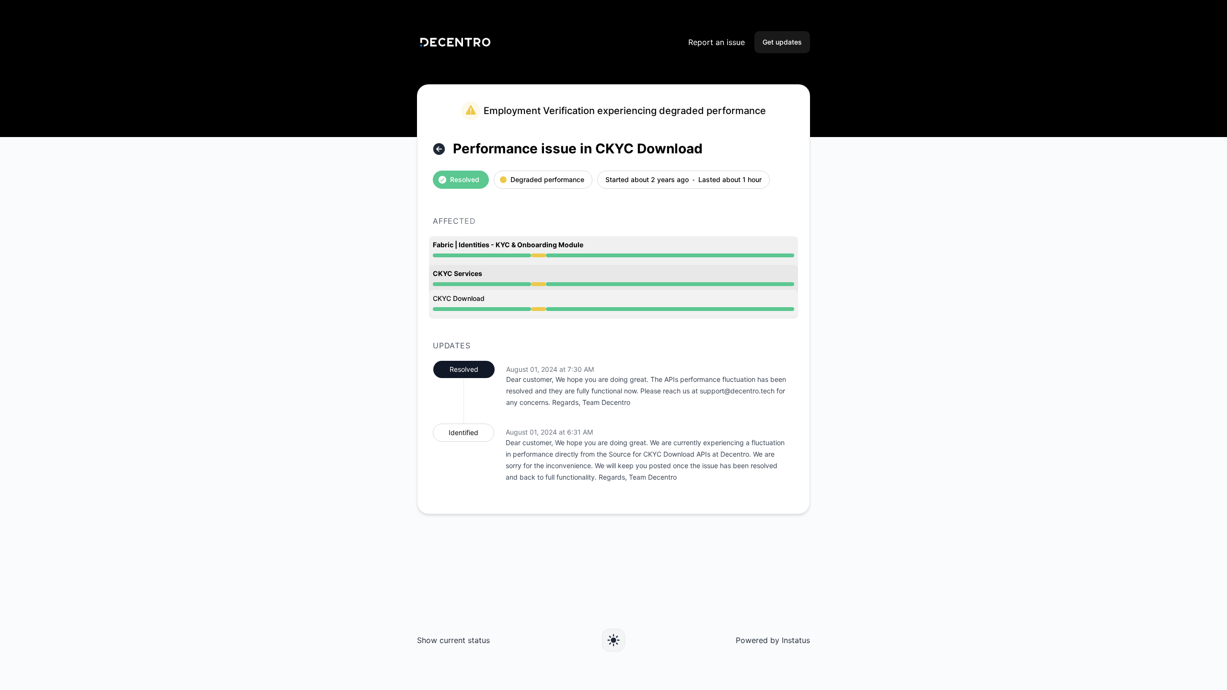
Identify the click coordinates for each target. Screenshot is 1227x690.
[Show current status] (439, 149)
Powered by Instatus (773, 640)
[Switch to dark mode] (613, 640)
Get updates (782, 42)
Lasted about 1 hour (730, 179)
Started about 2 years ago (647, 179)
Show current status (453, 640)
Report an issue (716, 42)
